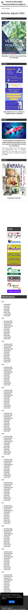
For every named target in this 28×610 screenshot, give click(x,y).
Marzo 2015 (7, 566)
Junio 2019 (7, 469)
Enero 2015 (7, 569)
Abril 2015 (6, 564)
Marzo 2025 (7, 335)
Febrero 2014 (7, 591)
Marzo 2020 (7, 450)
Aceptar (11, 601)
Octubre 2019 (7, 462)
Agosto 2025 (7, 327)
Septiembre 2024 (8, 349)
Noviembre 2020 (8, 438)
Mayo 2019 (7, 470)
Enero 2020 (7, 454)
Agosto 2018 (7, 489)
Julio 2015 (6, 559)
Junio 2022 (7, 399)
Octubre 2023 (7, 370)
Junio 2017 (7, 515)
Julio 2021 (6, 421)
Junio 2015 (7, 561)
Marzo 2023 (7, 381)
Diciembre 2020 (8, 436)
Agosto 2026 (7, 304)
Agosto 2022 (7, 396)
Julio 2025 (6, 329)
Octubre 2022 (7, 393)
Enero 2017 (7, 523)
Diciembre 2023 (8, 367)
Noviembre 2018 (8, 484)
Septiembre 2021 (8, 418)
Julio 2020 (6, 444)
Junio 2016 (7, 538)
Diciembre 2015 (8, 551)
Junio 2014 (7, 584)
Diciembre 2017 (8, 505)
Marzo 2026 (7, 312)
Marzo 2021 (7, 427)
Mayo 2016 (7, 539)
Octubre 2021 (7, 416)
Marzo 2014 (7, 589)
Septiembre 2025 (8, 325)
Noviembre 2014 (8, 576)
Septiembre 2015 (8, 556)
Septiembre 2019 (8, 464)
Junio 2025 (7, 330)
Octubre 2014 (7, 578)
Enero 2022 (7, 407)
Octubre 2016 (7, 531)
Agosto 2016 (7, 535)
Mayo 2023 (7, 378)
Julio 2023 (6, 375)
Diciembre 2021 (8, 413)
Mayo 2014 (7, 586)
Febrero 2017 (7, 521)
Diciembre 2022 (8, 390)
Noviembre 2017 (8, 507)
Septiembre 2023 (8, 372)
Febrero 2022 (7, 406)
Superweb (10, 608)
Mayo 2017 (7, 516)
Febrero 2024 (7, 360)
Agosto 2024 (7, 350)
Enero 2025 (7, 338)
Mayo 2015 (7, 563)
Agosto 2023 (7, 373)
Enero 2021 (7, 431)
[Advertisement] (12, 216)
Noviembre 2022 (8, 391)
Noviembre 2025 (8, 322)
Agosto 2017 (7, 512)
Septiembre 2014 (8, 579)
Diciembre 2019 (8, 459)
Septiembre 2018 (8, 487)
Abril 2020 (6, 449)
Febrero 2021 (7, 429)
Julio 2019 (6, 467)
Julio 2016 (6, 536)
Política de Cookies (22, 609)
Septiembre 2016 (8, 533)
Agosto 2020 (7, 442)
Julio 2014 (6, 583)
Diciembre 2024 (8, 344)
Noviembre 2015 (8, 553)
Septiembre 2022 (8, 395)
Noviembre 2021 (8, 415)
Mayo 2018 (7, 493)
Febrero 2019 (7, 475)
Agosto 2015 (7, 558)
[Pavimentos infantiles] (14, 274)
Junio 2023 (7, 376)
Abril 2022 (6, 403)
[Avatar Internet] (14, 265)
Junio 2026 (7, 307)
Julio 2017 (6, 513)
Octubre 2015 (7, 555)
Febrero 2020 (7, 452)
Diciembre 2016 (8, 528)
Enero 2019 (7, 477)
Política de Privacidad (12, 609)
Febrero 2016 (7, 544)
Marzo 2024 (7, 358)
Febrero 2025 (7, 337)
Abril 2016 (6, 541)
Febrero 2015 (7, 567)
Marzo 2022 (7, 404)
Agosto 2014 (7, 581)
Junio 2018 (7, 492)
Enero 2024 (7, 361)
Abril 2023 (6, 380)
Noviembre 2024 (8, 345)
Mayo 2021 (7, 424)
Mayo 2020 (7, 447)
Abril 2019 (6, 472)
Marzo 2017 (7, 520)
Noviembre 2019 (8, 461)
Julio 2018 (6, 490)
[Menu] (1, 2)
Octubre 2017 (7, 508)
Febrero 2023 (7, 383)
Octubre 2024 (7, 347)
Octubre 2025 (7, 324)
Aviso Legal (4, 609)
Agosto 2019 (7, 465)
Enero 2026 (7, 315)
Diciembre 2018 (8, 482)
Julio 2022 (6, 398)
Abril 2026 (6, 310)
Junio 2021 (7, 423)
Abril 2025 (6, 333)
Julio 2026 (6, 306)
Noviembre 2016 (8, 530)
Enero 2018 (7, 500)
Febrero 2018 (7, 498)
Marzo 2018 (7, 497)
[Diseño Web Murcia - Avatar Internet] (12, 608)
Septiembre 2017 (8, 510)
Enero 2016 (7, 546)
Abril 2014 (6, 587)
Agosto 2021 (7, 419)
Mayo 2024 (7, 355)
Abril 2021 (6, 426)
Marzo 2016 (7, 543)
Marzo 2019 (7, 473)
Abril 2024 (6, 357)
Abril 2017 (6, 518)
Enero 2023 (7, 384)
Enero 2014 (7, 592)
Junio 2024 (7, 353)
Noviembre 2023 (8, 368)
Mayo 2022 (7, 401)
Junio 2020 (7, 446)
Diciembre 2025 (8, 321)
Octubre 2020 (7, 439)
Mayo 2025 (7, 332)
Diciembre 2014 (8, 575)
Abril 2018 (6, 495)
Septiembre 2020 (8, 441)
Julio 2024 (6, 352)
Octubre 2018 (7, 485)
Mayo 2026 (7, 309)
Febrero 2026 (7, 314)
